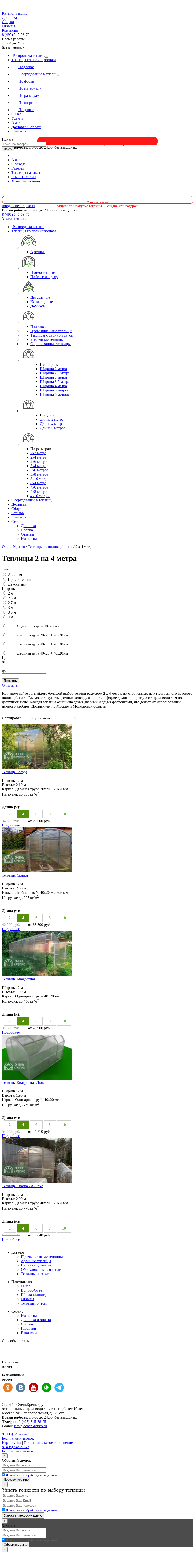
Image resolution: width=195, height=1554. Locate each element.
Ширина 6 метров (54, 394)
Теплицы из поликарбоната (33, 60)
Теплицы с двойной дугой (51, 335)
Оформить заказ (16, 1544)
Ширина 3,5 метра (55, 382)
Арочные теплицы (36, 1261)
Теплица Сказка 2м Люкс (22, 1186)
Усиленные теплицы (47, 339)
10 (64, 814)
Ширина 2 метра (53, 369)
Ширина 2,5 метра (55, 373)
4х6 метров (39, 487)
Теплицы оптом (34, 1303)
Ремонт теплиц (23, 177)
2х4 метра (38, 457)
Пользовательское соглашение (48, 1443)
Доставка (9, 17)
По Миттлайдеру (44, 277)
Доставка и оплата (26, 127)
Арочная (15, 575)
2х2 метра (38, 453)
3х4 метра (38, 466)
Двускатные (40, 297)
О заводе (18, 164)
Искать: (8, 139)
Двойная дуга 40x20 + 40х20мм (42, 653)
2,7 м (12, 603)
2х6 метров (39, 461)
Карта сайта (11, 1443)
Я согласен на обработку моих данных (32, 1475)
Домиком (37, 306)
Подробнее (11, 825)
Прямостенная (19, 579)
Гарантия (28, 1328)
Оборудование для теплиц (42, 1269)
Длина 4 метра (51, 424)
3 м (10, 608)
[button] (97, 13)
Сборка (8, 22)
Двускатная (17, 584)
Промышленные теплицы (51, 331)
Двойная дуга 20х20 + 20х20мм (42, 635)
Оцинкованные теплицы (50, 344)
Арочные (37, 252)
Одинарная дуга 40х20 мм (37, 626)
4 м (10, 617)
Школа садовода (34, 1295)
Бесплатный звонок (18, 1438)
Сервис (17, 521)
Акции (17, 123)
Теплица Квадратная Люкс (23, 1082)
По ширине (27, 103)
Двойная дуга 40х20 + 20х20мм (42, 644)
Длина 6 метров (53, 428)
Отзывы (8, 26)
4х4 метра (38, 483)
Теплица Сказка (15, 875)
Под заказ (26, 67)
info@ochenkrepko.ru (30, 1426)
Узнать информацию (23, 1515)
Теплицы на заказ (25, 173)
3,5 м (12, 612)
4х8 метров (39, 491)
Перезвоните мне (16, 1479)
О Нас (16, 114)
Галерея (17, 168)
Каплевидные (41, 302)
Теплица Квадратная (18, 979)
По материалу (29, 88)
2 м (10, 593)
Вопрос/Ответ (32, 1290)
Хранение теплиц (25, 181)
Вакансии (29, 1333)
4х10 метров (40, 496)
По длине (26, 110)
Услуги (17, 118)
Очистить (10, 685)
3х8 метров (39, 474)
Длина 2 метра (51, 419)
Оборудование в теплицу (38, 74)
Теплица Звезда (14, 772)
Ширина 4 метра (53, 386)
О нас (25, 1286)
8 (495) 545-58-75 (15, 35)
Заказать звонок (15, 219)
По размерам (28, 95)
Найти (8, 149)
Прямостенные (42, 272)
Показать (10, 681)
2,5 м (12, 598)
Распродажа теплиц (28, 56)
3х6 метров (39, 470)
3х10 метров (40, 479)
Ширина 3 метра (53, 377)
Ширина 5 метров (54, 390)
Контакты (10, 30)
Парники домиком (36, 1265)
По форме (26, 81)
